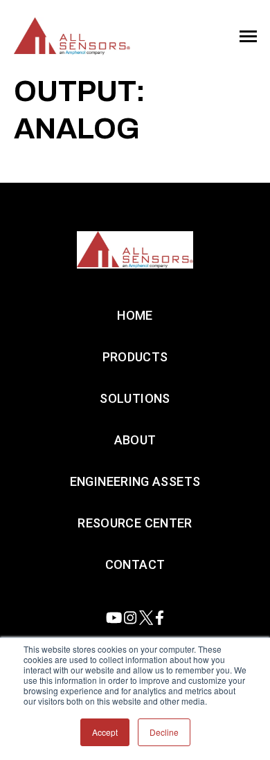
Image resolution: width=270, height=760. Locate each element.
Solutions (135, 398)
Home (134, 315)
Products (135, 357)
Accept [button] (105, 732)
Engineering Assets (135, 481)
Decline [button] (164, 732)
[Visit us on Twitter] (146, 617)
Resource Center (135, 523)
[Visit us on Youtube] (114, 617)
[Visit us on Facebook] (159, 617)
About (135, 440)
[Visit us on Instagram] (130, 617)
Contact (135, 564)
